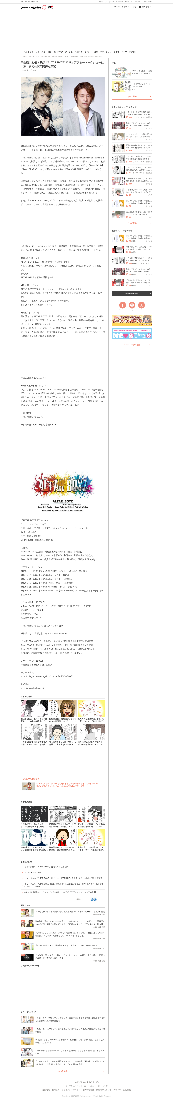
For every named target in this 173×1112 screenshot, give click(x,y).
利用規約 (55, 1090)
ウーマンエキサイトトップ (125, 7)
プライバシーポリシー (71, 1090)
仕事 (37, 52)
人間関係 (78, 52)
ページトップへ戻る (132, 345)
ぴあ (34, 70)
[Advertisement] (86, 30)
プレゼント (138, 1)
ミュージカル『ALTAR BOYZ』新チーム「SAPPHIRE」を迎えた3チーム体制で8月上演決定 (63, 878)
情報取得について (103, 1090)
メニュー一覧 (148, 1)
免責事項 (117, 1090)
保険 (49, 52)
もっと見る (63, 1071)
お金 (43, 52)
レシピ (112, 1)
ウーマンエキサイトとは (75, 1086)
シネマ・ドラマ (120, 52)
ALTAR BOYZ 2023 (32, 872)
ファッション (106, 52)
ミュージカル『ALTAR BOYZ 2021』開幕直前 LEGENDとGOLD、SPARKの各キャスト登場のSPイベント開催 (64, 885)
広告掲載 (127, 1090)
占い (132, 1)
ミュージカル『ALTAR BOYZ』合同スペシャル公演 (46, 867)
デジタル (133, 52)
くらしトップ (27, 52)
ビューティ (119, 1)
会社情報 (46, 1090)
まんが (127, 1)
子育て (101, 1)
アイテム (69, 52)
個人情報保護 (88, 1090)
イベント (88, 52)
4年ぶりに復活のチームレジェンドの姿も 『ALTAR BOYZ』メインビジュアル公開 (60, 892)
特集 (114, 63)
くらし (107, 1)
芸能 (96, 52)
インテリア (58, 52)
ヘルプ (105, 1086)
